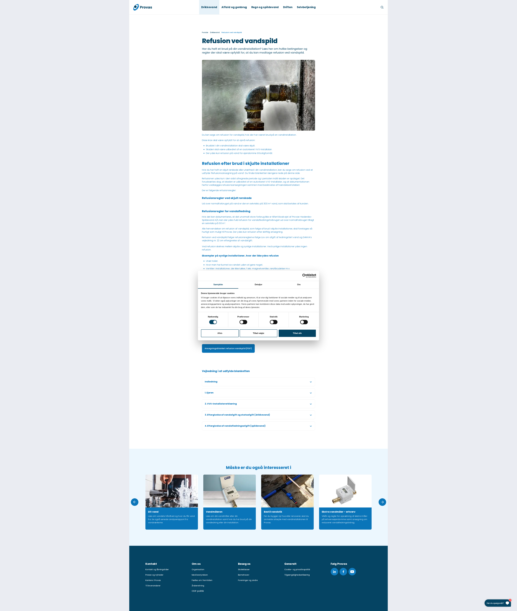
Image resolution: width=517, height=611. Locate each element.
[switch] (243, 322)
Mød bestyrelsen (200, 575)
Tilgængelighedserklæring (297, 575)
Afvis (219, 333)
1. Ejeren (209, 392)
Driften (288, 7)
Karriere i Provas (153, 580)
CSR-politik (198, 591)
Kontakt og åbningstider (157, 569)
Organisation (198, 569)
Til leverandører (152, 585)
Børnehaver (243, 575)
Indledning (211, 381)
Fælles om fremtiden (202, 580)
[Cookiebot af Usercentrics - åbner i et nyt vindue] (304, 276)
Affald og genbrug (234, 7)
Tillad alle (297, 333)
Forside (205, 32)
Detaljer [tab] (258, 284)
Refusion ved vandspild (232, 32)
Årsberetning (198, 585)
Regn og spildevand (265, 7)
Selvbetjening (306, 7)
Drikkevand (209, 7)
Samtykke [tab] (218, 284)
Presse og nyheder (154, 575)
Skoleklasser (244, 569)
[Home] (142, 7)
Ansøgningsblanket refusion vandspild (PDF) (228, 348)
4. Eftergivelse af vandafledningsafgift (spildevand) (235, 425)
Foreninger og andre (248, 580)
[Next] (382, 502)
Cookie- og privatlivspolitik (297, 569)
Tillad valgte (258, 333)
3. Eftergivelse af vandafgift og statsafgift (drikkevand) (237, 414)
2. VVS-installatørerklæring (221, 403)
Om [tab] (299, 284)
